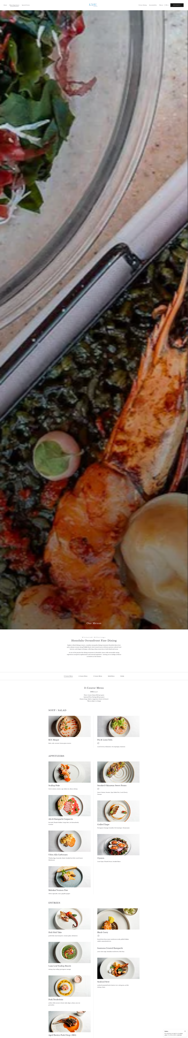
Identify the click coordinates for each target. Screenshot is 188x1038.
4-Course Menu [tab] (83, 676)
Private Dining (143, 5)
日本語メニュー (94, 691)
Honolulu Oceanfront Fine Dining (94, 640)
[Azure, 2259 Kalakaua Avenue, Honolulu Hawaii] (93, 5)
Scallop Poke (54, 785)
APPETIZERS (56, 756)
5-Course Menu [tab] (97, 676)
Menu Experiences (14, 5)
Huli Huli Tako (55, 932)
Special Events (26, 5)
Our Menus (94, 623)
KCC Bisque (53, 740)
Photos (161, 5)
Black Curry (102, 932)
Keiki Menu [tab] (111, 676)
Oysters (100, 858)
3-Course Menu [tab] (68, 676)
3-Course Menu (94, 688)
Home (5, 5)
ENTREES (54, 903)
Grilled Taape (103, 824)
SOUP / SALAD (57, 710)
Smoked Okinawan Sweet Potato (112, 785)
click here (179, 1035)
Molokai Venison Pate (58, 890)
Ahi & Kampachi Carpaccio (60, 819)
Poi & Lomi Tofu (104, 740)
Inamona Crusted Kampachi (110, 948)
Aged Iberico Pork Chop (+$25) (62, 1035)
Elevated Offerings (94, 637)
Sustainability (153, 5)
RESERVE (177, 5)
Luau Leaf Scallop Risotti (59, 966)
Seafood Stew (103, 982)
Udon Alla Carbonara (57, 855)
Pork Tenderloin (55, 999)
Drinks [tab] (122, 676)
